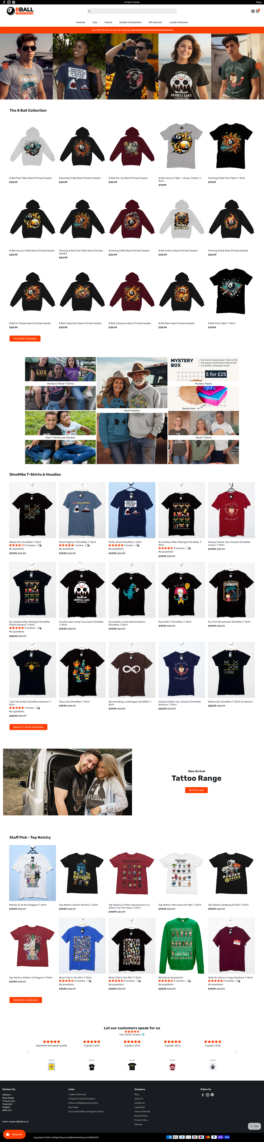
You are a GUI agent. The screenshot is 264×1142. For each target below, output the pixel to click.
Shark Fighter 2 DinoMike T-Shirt (77, 545)
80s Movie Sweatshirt (171, 981)
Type (94, 22)
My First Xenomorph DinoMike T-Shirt (229, 621)
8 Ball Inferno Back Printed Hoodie (178, 250)
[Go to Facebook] (4, 2)
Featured (80, 22)
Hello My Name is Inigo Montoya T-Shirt (230, 981)
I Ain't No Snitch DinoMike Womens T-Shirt (30, 706)
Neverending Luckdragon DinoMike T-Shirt (130, 703)
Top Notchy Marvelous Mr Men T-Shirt (179, 904)
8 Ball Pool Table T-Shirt (221, 323)
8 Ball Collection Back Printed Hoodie (80, 323)
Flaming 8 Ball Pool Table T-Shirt (226, 178)
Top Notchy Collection (25, 1000)
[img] (132, 1031)
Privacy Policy (140, 1120)
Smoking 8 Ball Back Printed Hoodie (129, 250)
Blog (136, 1094)
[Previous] (5, 66)
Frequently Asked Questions (81, 1098)
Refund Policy (141, 1116)
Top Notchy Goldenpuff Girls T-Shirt (228, 904)
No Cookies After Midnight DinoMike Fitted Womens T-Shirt (29, 626)
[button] (16, 545)
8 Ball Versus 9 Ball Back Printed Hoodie (32, 250)
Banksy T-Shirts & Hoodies (28, 727)
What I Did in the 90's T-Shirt (125, 981)
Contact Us (139, 1103)
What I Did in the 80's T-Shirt (75, 981)
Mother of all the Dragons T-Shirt (28, 904)
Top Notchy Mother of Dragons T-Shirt (30, 977)
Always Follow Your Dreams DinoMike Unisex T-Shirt (229, 543)
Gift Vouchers (155, 22)
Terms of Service (142, 1111)
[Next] (258, 66)
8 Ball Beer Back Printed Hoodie (176, 323)
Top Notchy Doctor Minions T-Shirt (78, 904)
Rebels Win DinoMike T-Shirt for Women (230, 701)
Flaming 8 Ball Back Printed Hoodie (228, 250)
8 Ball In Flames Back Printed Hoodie (30, 323)
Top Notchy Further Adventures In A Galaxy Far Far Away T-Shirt (129, 906)
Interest (108, 22)
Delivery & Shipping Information (83, 1103)
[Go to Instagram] (9, 2)
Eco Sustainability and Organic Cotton (86, 1111)
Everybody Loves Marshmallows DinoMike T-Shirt (127, 623)
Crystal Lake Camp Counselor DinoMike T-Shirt (81, 623)
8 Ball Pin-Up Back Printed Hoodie (128, 178)
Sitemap (138, 1124)
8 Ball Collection (132, 72)
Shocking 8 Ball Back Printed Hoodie (80, 178)
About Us (138, 1098)
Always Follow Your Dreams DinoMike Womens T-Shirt (179, 703)
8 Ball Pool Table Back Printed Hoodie (30, 178)
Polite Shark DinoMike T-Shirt (125, 545)
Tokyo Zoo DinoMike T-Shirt (74, 701)
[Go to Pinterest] (13, 2)
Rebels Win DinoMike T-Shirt (25, 545)
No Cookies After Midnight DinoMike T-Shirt (180, 547)
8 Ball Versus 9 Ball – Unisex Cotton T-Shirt (180, 179)
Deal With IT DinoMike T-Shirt (174, 621)
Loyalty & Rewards (178, 22)
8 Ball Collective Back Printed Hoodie (130, 323)
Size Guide (73, 1107)
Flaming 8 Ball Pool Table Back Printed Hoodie (81, 252)
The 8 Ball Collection (25, 338)
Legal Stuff (139, 1107)
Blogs (259, 2)
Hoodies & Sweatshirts (130, 22)
